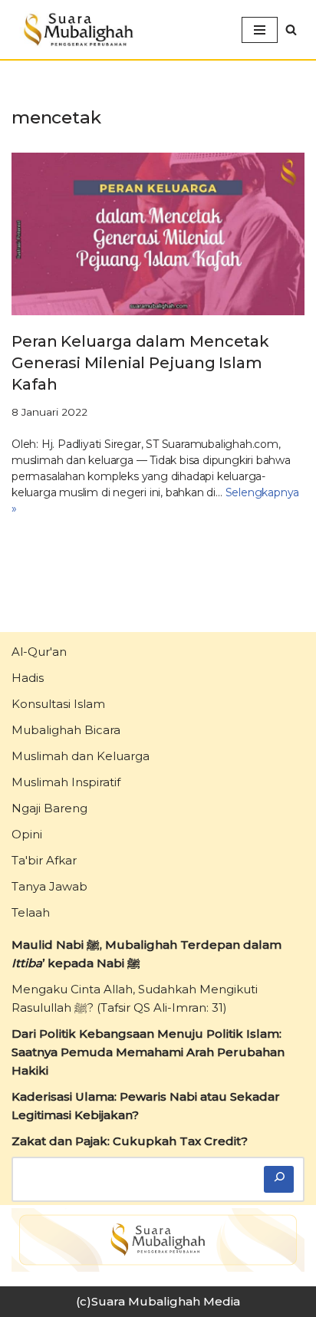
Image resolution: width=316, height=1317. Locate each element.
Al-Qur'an (39, 651)
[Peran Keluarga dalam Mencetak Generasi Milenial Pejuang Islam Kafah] (158, 234)
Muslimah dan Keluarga (81, 756)
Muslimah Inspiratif (66, 782)
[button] (291, 29)
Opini (27, 834)
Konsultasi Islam (58, 703)
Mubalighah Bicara (66, 730)
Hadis (28, 677)
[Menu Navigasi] (260, 30)
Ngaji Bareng (49, 808)
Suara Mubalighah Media (165, 1301)
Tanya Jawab (49, 886)
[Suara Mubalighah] (76, 29)
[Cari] (279, 1179)
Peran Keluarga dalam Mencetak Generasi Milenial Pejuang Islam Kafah (140, 362)
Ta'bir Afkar (44, 860)
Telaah (31, 912)
